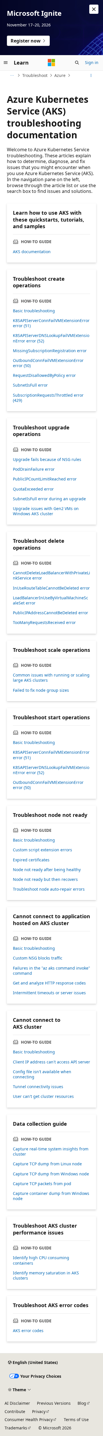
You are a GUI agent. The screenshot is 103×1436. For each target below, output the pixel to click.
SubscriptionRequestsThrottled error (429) (48, 398)
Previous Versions (54, 1403)
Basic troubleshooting (34, 310)
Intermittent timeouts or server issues (49, 992)
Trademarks (16, 1428)
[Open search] (77, 62)
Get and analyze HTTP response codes (49, 983)
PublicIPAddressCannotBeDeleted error (50, 612)
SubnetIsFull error (30, 385)
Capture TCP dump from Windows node (51, 1174)
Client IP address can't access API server (51, 1062)
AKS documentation (32, 251)
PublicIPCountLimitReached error (45, 479)
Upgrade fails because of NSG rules (47, 459)
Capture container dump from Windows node (51, 1196)
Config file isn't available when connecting (42, 1074)
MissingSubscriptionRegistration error (50, 350)
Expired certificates (31, 860)
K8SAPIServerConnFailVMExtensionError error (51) (51, 323)
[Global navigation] (5, 62)
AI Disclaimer (17, 1403)
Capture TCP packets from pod (42, 1183)
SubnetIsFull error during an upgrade (49, 498)
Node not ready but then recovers (45, 879)
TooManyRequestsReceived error (44, 622)
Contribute (15, 1411)
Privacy (38, 1411)
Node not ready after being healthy (47, 869)
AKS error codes (28, 1330)
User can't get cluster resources (43, 1096)
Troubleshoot (34, 75)
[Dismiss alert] (93, 9)
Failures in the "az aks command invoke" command (51, 971)
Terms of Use (76, 1419)
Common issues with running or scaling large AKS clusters (51, 678)
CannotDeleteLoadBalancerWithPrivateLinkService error (51, 575)
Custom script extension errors (42, 849)
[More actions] (91, 75)
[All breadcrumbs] (12, 75)
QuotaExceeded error (33, 489)
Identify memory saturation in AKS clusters (46, 1275)
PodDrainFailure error (34, 469)
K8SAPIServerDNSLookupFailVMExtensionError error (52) (51, 338)
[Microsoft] (51, 62)
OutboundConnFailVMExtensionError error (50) (48, 363)
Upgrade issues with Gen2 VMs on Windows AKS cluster (46, 511)
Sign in (91, 62)
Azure (60, 75)
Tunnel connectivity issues (38, 1086)
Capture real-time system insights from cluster (50, 1151)
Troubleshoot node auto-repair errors (49, 889)
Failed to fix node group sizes (41, 690)
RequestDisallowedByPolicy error (44, 375)
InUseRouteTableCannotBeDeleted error (51, 588)
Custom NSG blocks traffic (37, 958)
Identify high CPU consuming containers (41, 1260)
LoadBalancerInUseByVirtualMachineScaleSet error (50, 600)
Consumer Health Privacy (29, 1419)
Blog (82, 1403)
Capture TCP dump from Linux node (47, 1163)
